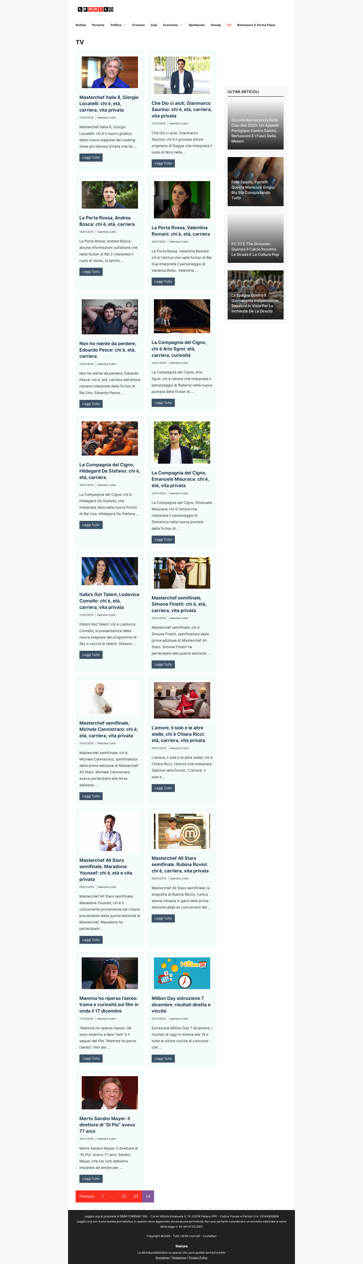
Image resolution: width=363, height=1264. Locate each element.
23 (136, 1196)
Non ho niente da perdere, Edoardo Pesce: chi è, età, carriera (107, 350)
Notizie (81, 25)
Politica (116, 25)
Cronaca (138, 25)
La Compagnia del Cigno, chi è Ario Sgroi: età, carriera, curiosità (179, 349)
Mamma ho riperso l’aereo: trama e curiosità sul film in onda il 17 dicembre (109, 1005)
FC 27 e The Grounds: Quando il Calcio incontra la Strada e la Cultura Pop (255, 249)
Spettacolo (197, 25)
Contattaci (209, 1236)
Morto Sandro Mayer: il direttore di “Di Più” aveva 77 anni (107, 1125)
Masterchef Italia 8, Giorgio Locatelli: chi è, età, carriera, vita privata (109, 104)
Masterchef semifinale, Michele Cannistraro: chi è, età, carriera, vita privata (108, 729)
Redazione (179, 1257)
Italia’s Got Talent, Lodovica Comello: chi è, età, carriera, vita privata (109, 601)
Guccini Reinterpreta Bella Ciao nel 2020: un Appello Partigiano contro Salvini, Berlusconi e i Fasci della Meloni (255, 130)
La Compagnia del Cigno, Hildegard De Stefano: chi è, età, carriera (109, 471)
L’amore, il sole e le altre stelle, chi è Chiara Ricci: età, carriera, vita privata (178, 734)
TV (229, 25)
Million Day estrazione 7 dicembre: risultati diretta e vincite (181, 1005)
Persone (98, 25)
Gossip (216, 25)
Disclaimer (163, 1257)
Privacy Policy (198, 1257)
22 (124, 1196)
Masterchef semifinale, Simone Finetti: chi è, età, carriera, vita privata (179, 604)
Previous (86, 1196)
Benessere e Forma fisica (256, 25)
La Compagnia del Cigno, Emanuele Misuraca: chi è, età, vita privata (180, 479)
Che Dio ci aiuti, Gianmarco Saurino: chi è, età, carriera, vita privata (182, 109)
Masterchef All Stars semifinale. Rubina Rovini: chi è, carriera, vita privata (180, 864)
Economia (170, 25)
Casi (154, 25)
